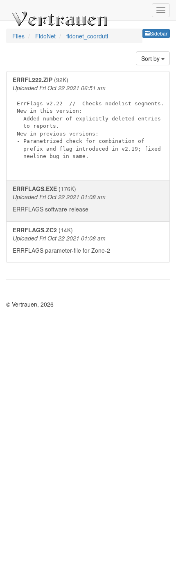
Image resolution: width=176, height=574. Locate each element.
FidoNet (46, 36)
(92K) (88, 117)
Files (19, 36)
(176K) (59, 199)
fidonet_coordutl (87, 36)
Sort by (151, 58)
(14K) (61, 240)
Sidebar (158, 33)
